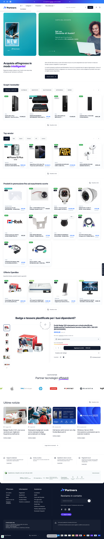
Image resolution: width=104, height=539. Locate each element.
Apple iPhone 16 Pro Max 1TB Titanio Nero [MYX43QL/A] (37, 165)
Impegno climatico (8, 502)
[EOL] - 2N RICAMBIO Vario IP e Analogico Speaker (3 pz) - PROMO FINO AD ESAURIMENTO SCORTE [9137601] (37, 208)
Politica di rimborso (39, 506)
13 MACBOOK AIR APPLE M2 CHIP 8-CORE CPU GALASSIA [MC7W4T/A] (62, 165)
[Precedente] (34, 1)
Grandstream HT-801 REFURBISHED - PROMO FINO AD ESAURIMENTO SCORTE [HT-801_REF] (12, 208)
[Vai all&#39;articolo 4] (6, 350)
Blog (7, 497)
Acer (81, 114)
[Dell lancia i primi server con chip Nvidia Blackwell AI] (64, 415)
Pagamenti (22, 492)
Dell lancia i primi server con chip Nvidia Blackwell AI (64, 431)
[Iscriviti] (89, 500)
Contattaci (37, 492)
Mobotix (81, 206)
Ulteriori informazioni (95, 472)
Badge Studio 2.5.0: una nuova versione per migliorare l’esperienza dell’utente (14, 432)
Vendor (8, 495)
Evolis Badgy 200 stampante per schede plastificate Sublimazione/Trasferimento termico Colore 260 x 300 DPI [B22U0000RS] (12, 301)
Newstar (57, 298)
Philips (81, 298)
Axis (31, 233)
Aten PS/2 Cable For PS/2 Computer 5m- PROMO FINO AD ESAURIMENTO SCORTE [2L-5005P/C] (86, 235)
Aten (80, 233)
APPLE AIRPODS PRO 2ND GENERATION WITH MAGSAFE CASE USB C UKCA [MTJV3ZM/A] (87, 165)
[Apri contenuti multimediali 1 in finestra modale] (30, 344)
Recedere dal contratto (103, 269)
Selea (55, 206)
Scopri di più (9, 463)
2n (30, 206)
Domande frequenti (39, 511)
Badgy (6, 298)
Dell (6, 114)
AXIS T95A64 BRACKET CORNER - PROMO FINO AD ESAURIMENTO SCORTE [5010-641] (36, 235)
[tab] (10, 90)
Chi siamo (8, 492)
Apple (31, 162)
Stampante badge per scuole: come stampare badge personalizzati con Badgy (38, 432)
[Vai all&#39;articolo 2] (6, 335)
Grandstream (8, 206)
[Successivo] (69, 1)
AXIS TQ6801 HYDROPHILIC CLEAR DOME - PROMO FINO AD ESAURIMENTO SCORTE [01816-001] (61, 235)
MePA (35, 495)
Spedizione (61, 335)
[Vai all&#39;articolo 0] (6, 327)
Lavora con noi (10, 499)
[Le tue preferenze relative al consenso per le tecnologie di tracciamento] (2, 536)
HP (30, 298)
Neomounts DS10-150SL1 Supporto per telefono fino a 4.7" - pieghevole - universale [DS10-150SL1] (62, 301)
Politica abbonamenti (40, 508)
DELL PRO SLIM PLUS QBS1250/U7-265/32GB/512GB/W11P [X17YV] (61, 116)
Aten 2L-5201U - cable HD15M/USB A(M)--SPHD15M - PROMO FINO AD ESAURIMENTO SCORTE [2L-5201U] (37, 262)
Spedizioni (22, 495)
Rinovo (31, 114)
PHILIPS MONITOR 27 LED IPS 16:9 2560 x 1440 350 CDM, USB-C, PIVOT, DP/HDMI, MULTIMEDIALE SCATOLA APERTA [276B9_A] (87, 301)
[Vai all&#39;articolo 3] (6, 342)
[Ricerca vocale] (85, 7)
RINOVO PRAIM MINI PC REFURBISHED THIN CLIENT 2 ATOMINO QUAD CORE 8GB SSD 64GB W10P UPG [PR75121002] (37, 116)
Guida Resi (37, 504)
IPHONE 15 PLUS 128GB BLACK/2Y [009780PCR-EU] (12, 165)
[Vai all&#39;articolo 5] (6, 357)
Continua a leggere (7, 437)
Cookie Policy (23, 499)
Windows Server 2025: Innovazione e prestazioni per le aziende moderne (88, 432)
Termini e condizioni (24, 502)
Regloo (7, 162)
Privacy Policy (23, 497)
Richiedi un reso (38, 502)
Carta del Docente (39, 497)
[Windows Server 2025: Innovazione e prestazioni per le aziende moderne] (89, 415)
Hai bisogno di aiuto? (96, 357)
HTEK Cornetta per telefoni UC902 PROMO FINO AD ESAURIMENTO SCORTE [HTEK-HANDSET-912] (11, 235)
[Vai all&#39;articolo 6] (6, 364)
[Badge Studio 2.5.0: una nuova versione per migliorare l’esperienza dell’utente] (15, 415)
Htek (6, 233)
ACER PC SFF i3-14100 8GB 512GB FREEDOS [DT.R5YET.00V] (86, 116)
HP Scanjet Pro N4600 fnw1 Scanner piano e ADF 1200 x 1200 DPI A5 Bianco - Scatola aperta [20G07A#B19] (37, 301)
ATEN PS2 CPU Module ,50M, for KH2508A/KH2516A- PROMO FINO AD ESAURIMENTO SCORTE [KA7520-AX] (12, 262)
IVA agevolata (38, 499)
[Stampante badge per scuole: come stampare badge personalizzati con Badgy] (39, 415)
